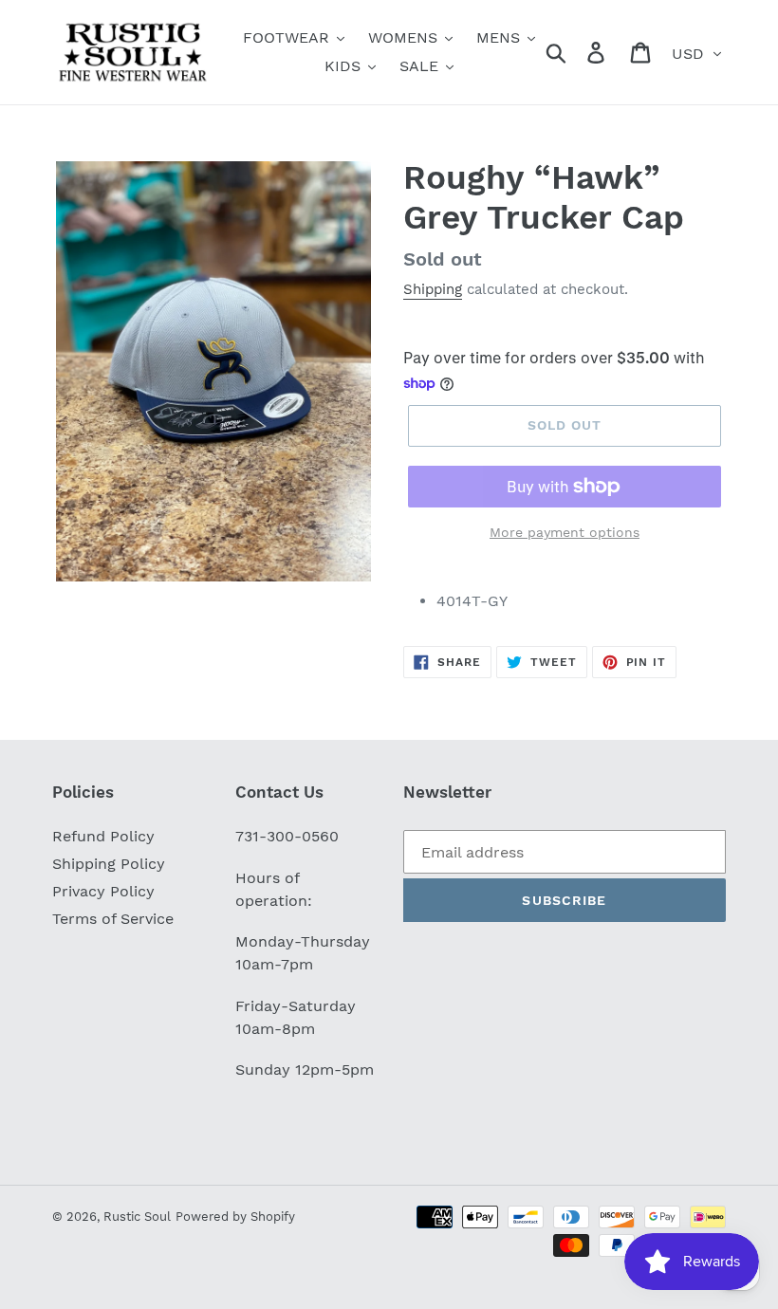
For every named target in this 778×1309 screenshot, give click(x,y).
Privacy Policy (103, 891)
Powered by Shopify (235, 1216)
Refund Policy (103, 836)
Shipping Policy (108, 864)
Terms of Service (113, 919)
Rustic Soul (137, 1216)
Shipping (432, 289)
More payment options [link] (564, 532)
